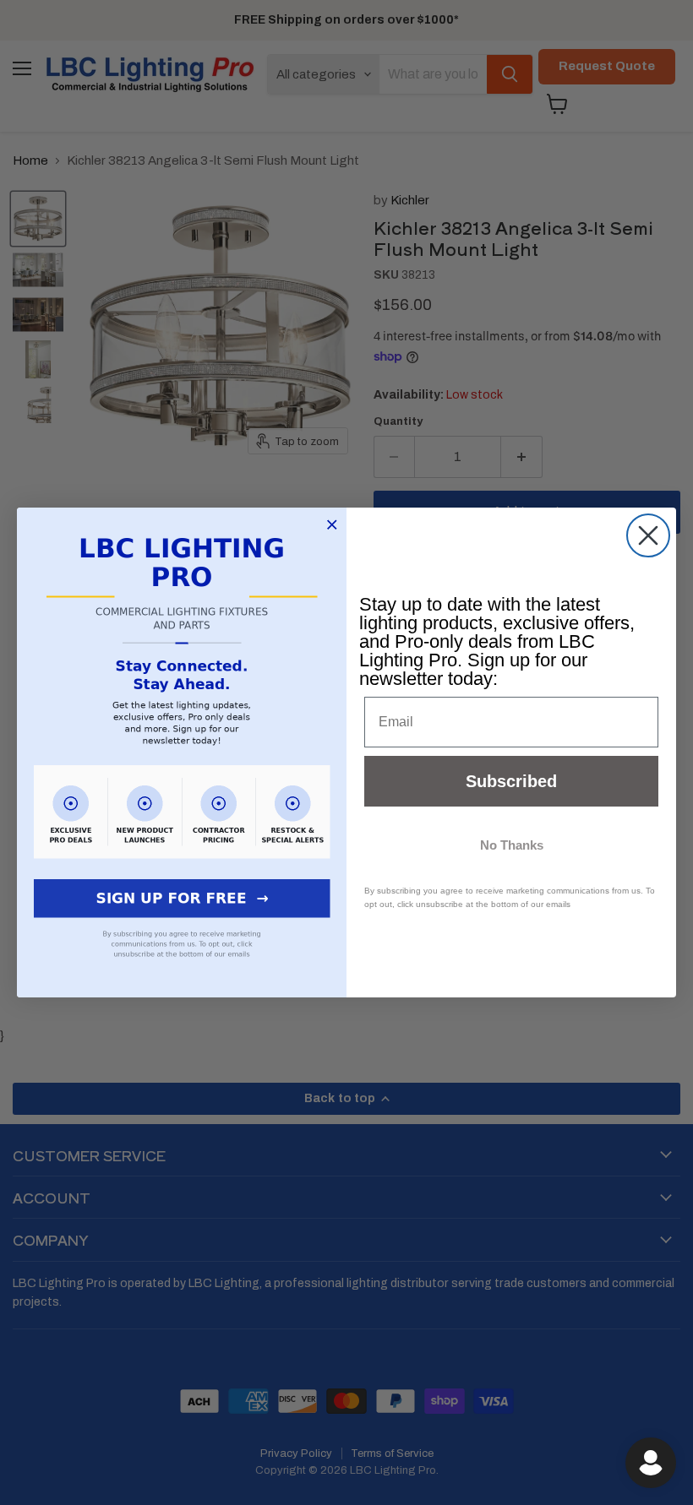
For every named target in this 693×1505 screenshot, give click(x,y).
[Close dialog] (648, 535)
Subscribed (511, 781)
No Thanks (511, 845)
